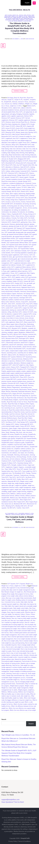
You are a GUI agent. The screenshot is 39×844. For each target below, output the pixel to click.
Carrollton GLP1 (22, 169)
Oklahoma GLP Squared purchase (26, 357)
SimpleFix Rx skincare (20, 434)
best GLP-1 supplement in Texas (22, 138)
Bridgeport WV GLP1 (24, 159)
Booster (13, 157)
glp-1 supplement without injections (17, 271)
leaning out (13, 310)
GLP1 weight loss (18, 279)
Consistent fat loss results (12, 602)
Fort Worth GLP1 (10, 220)
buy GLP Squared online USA (25, 165)
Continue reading (20, 91)
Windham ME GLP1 (21, 506)
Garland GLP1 (16, 222)
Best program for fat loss (22, 594)
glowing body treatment (22, 224)
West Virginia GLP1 (19, 502)
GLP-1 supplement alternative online (20, 263)
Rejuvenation (23, 389)
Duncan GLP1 (6, 195)
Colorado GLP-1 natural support (19, 177)
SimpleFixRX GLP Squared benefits (26, 438)
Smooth (29, 457)
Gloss (30, 222)
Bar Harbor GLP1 (23, 130)
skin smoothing (29, 453)
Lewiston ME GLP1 (22, 310)
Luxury (3, 318)
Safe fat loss (16, 665)
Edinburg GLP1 (24, 195)
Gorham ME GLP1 (29, 281)
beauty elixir (24, 132)
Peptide (4, 371)
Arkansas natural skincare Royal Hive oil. (17, 122)
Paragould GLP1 (25, 367)
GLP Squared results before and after (17, 244)
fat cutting (21, 206)
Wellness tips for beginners (26, 692)
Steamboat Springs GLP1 (24, 463)
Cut (35, 185)
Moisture (25, 334)
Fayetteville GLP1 (17, 214)
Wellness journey (12, 692)
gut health (29, 283)
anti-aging (13, 114)
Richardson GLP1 (7, 393)
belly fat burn (16, 134)
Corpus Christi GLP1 (28, 185)
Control (8, 185)
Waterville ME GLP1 (13, 481)
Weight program (22, 690)
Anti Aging (8, 15)
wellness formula (19, 495)
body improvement (29, 146)
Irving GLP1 (24, 302)
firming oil (31, 214)
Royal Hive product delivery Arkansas (20, 410)
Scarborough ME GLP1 (26, 424)
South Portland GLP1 (18, 461)
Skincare (25, 17)
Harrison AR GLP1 (16, 285)
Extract (23, 202)
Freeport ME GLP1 (21, 220)
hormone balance (31, 291)
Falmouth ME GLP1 (7, 204)
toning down (9, 475)
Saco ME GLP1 (22, 420)
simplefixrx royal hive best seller (16, 444)
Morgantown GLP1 (21, 336)
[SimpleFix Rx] (14, 3)
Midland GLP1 (30, 332)
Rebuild (25, 385)
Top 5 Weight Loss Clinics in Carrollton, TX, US (18, 735)
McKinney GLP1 (6, 328)
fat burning (26, 204)
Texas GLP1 (17, 471)
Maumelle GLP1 (20, 326)
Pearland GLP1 (31, 369)
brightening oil (13, 161)
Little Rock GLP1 (17, 312)
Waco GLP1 (25, 479)
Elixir (26, 197)
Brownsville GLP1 (21, 163)
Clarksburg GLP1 (23, 173)
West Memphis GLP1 (24, 497)
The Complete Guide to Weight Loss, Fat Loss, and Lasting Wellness (20, 519)
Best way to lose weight (13, 598)
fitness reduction (30, 216)
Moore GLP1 (12, 336)
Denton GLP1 (25, 191)
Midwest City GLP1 (7, 334)
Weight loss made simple (9, 688)
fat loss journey (32, 208)
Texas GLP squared (22, 469)
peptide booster (11, 371)
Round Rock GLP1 (28, 393)
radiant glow (18, 385)
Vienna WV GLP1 (11, 479)
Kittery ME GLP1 (23, 306)
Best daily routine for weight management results (20, 590)
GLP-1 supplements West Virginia (25, 273)
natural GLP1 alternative (16, 344)
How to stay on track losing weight (16, 653)
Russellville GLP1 (12, 420)
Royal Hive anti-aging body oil (21, 395)
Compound (28, 183)
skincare (4, 455)
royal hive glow (27, 406)
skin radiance (13, 453)
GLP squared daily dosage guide (14, 232)
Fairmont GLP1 (30, 202)
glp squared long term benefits (21, 236)
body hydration (19, 146)
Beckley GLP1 (32, 132)
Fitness (13, 216)
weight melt (17, 489)
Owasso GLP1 (15, 367)
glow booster (5, 224)
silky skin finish (27, 432)
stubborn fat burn (22, 465)
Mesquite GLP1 (16, 328)
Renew (29, 389)
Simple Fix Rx (23, 16)
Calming (32, 167)
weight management (25, 487)
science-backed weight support (10, 426)
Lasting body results (17, 655)
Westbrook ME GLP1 (20, 504)
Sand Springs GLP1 (23, 422)
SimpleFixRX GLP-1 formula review (24, 440)
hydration (11, 299)
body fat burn (10, 146)
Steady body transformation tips (15, 675)
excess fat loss (16, 202)
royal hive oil (19, 408)
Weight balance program (17, 686)
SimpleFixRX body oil (28, 436)
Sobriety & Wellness (12, 19)
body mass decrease (16, 148)
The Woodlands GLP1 (18, 473)
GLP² (25, 279)
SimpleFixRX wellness (22, 446)
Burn (15, 165)
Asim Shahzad (29, 38)
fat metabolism (23, 210)
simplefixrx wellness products (22, 448)
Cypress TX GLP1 (21, 187)
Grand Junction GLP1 (8, 283)
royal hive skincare (14, 414)
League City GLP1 (28, 308)
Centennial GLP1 (25, 171)
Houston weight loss (16, 295)
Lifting (9, 312)
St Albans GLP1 (11, 463)
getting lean (24, 222)
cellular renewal (15, 171)
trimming (31, 475)
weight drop (11, 483)
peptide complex (21, 371)
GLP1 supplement (7, 279)
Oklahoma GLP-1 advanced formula (12, 359)
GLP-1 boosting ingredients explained (22, 252)
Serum (33, 426)
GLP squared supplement (22, 246)
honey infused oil (29, 289)
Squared (4, 463)
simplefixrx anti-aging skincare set (11, 436)
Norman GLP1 (32, 351)
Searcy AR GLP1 (25, 426)
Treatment (16, 475)
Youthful (18, 508)
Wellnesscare (14, 497)
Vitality (19, 479)
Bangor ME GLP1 (12, 130)
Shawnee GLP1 (6, 430)
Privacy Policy (12, 841)
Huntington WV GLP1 (25, 297)
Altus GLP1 (19, 112)
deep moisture (26, 189)
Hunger (25, 295)
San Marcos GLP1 (11, 422)
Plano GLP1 (23, 377)
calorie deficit (13, 169)
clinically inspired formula (9, 175)
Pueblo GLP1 (24, 383)
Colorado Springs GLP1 (24, 181)
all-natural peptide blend (8, 112)
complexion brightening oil (16, 183)
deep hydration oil (16, 189)
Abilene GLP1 (31, 106)
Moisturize (5, 336)
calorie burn (5, 169)
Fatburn (4, 214)
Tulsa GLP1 (5, 477)
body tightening (29, 152)
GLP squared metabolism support (25, 238)
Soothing (29, 459)
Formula (14, 218)
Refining (4, 387)
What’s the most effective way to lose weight (23, 710)
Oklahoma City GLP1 (25, 355)
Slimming (17, 455)
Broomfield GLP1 (11, 163)
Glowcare (12, 224)
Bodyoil (4, 157)
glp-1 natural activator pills (25, 259)
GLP (23, 226)
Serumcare (5, 428)
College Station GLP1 (23, 175)
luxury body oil (10, 318)
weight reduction (26, 489)
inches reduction (10, 302)
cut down (4, 187)
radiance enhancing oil (8, 385)
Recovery (30, 385)
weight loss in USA (24, 21)
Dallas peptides (6, 189)
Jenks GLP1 (11, 304)
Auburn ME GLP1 (21, 126)
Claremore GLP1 (13, 173)
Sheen (24, 430)
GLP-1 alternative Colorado (18, 250)
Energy (8, 199)
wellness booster (21, 493)
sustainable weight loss (13, 679)
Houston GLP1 (6, 295)
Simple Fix (14, 16)
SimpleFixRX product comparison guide (13, 442)
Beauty (18, 132)
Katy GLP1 (29, 304)
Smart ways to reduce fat (19, 673)
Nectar (11, 348)
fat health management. (15, 208)
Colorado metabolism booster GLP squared (18, 179)
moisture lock (32, 334)
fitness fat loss (20, 216)
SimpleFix (31, 16)
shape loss (33, 428)
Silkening (12, 432)
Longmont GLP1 (17, 314)
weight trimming (21, 491)
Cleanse (31, 173)
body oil (34, 148)
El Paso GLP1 (20, 197)
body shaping (11, 152)
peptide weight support (8, 373)
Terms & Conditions (24, 841)
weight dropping (19, 483)
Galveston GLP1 (6, 222)
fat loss (25, 208)
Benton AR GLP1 (25, 134)
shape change (13, 428)
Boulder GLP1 (13, 159)
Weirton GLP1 (6, 493)
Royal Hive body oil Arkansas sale (17, 397)
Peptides (21, 375)
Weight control (24, 481)
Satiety (17, 424)
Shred (7, 432)
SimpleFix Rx (8, 17)
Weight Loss (24, 19)
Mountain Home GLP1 (12, 338)
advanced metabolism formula (10, 110)
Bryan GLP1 (9, 165)
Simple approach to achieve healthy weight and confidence (19, 667)
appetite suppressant (17, 116)
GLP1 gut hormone (30, 277)
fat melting (15, 210)
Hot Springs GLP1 (29, 293)
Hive (3, 289)
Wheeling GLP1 (10, 506)
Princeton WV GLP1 (13, 383)
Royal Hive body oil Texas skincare (12, 406)
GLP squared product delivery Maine (17, 242)
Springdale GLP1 (30, 461)
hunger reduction (14, 297)
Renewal (34, 389)
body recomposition (26, 150)
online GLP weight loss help (20, 365)
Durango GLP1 (14, 195)
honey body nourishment (16, 289)
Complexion (5, 183)
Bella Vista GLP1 (7, 134)
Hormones (20, 293)
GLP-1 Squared (19, 513)
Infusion (18, 302)
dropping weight (30, 193)
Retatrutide (14, 391)
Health (24, 285)
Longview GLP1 (27, 314)
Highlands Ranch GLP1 (28, 287)
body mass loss (27, 148)
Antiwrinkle (25, 114)
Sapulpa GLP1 (10, 424)
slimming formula (11, 457)
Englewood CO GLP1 (25, 199)
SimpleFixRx (17, 17)
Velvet (3, 479)
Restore (8, 391)
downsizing (21, 193)
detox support (14, 193)
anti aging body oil (28, 112)
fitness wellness (6, 218)
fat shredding (29, 212)
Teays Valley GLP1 (10, 469)
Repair (3, 391)
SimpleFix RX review (8, 434)
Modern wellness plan (8, 659)
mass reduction (10, 326)
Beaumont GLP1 (10, 132)
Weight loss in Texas (13, 514)
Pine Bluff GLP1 (14, 377)
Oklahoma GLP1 (20, 361)
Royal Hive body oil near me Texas (17, 402)
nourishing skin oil (22, 352)
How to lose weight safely (11, 641)
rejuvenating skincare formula (10, 389)
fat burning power (12, 206)
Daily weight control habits (20, 608)
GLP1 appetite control (18, 277)
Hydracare (4, 299)
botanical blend (26, 157)
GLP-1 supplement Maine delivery (21, 267)
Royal (3, 395)
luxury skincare (19, 318)
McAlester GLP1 (30, 326)
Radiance (31, 383)
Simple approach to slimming (10, 669)
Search (4, 719)
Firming (25, 214)
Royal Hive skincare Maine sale (18, 416)
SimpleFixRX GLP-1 (7, 440)
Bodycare (33, 155)
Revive (34, 391)
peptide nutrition (31, 371)
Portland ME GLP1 (11, 379)
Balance (4, 130)
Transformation (20, 683)
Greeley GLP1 (19, 283)
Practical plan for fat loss (29, 661)
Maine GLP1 (19, 322)
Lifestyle (26, 655)
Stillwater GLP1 (6, 465)
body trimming (26, 155)
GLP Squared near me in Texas (11, 240)
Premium (30, 379)
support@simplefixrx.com (10, 799)
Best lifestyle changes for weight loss (12, 592)
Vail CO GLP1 (20, 477)
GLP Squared (18, 228)
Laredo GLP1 (9, 308)
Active (10, 108)
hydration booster (19, 299)
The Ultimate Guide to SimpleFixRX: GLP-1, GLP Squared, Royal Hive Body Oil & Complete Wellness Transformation (19, 28)
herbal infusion (16, 287)
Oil (17, 355)
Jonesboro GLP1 (21, 304)
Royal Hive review (19, 412)
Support (15, 467)
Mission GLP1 (18, 334)
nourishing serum (12, 352)
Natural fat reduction (20, 659)
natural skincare (27, 346)
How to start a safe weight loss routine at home (19, 647)
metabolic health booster (12, 330)
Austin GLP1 (19, 128)
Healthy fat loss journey (28, 616)
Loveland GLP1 (10, 316)
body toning (5, 155)
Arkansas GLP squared (8, 118)
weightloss (30, 491)
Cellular (8, 171)
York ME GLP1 (11, 508)
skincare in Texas (23, 102)
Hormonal (23, 291)
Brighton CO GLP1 (23, 161)
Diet (30, 608)
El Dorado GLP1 (10, 197)
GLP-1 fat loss (24, 255)
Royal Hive (22, 15)
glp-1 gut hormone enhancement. (22, 257)
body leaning (5, 148)
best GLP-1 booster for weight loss (22, 136)
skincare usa (28, 18)
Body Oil (15, 15)
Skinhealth (10, 455)
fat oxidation (13, 212)
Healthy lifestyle (6, 618)
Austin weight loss (29, 128)
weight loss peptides (21, 485)
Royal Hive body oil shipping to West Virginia (21, 404)
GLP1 (9, 277)
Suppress (21, 467)
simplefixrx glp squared (8, 438)
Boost (8, 157)
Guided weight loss (10, 616)
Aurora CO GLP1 (10, 128)
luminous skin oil (30, 316)
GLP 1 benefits (29, 226)
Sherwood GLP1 (31, 430)
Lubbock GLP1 (20, 316)
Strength (13, 465)
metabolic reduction (25, 330)
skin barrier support (13, 451)
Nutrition (31, 352)
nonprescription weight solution (19, 351)
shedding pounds (16, 430)
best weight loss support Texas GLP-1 (19, 142)
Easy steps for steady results (15, 612)
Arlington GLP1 (25, 124)
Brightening (5, 161)
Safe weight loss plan (26, 665)
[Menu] (34, 3)
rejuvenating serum (26, 387)
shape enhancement (23, 428)
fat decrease (28, 206)
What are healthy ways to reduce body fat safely (15, 694)
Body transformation (15, 155)
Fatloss (9, 214)
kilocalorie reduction (11, 306)
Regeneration (16, 387)
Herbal (9, 287)
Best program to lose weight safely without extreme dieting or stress (18, 596)
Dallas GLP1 (31, 187)
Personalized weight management (11, 661)
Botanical (18, 157)
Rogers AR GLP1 (17, 393)
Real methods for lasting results (11, 663)
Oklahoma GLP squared (8, 357)
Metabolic (24, 328)
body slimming (20, 152)
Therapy (28, 473)
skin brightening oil (25, 451)
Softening (23, 459)
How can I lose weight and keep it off (21, 620)
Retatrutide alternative (24, 391)
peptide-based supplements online (25, 373)
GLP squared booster (13, 230)
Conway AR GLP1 (15, 185)
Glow (34, 222)
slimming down (24, 455)
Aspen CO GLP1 (10, 126)
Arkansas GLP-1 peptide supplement (19, 120)
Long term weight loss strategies (27, 657)
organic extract (6, 367)
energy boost (14, 199)
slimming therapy (21, 457)
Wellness (13, 493)
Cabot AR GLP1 (24, 167)
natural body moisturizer (13, 342)
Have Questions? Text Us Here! (13, 802)
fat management (6, 210)
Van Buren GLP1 (30, 477)
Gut (25, 283)
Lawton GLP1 (18, 308)
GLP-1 (8, 250)
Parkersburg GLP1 (11, 369)
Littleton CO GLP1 (28, 312)
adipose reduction (26, 108)
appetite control (6, 116)
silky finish (19, 432)
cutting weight (12, 187)
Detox (7, 193)
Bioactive (8, 144)
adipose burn (16, 108)
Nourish (4, 352)
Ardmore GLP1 (28, 116)
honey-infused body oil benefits (11, 291)
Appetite (31, 114)
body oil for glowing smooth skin (11, 150)
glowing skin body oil (15, 226)
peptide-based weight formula (10, 375)
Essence (8, 202)
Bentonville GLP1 (7, 136)
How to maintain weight (26, 641)
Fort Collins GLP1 (22, 218)
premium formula (6, 381)
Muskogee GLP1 (24, 338)
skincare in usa (17, 18)
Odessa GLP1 (12, 355)
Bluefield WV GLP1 (25, 144)
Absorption (5, 108)
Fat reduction (21, 212)
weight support (12, 491)
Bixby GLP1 (15, 144)
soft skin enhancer (14, 459)
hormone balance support (9, 293)
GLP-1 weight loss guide (9, 275)
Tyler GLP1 (12, 477)
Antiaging (19, 114)
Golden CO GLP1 (18, 281)
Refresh (9, 387)
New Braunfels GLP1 (19, 348)
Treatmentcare (24, 475)
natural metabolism (29, 344)
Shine (3, 432)
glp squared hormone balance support (17, 234)
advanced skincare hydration (28, 110)
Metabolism (22, 332)
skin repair (21, 453)
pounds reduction (22, 379)
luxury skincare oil (13, 320)
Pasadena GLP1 (22, 369)
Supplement (9, 467)
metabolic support (13, 332)
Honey (6, 289)
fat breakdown (18, 204)
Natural (32, 338)
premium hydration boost (19, 381)
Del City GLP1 (16, 191)
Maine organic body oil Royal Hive (16, 324)
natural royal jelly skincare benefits (12, 346)
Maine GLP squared (25, 320)
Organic (31, 365)
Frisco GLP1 (31, 220)
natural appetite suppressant (10, 340)
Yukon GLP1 (25, 508)
